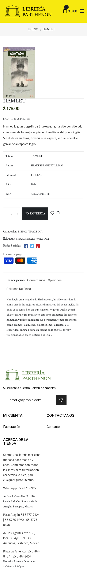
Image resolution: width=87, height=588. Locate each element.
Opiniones (55, 280)
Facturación (11, 427)
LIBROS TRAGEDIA (30, 232)
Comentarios (36, 280)
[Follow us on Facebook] (26, 246)
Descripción (16, 280)
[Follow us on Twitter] (32, 246)
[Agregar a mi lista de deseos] (52, 213)
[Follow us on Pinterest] (38, 246)
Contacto (53, 427)
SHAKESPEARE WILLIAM (32, 239)
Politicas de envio (19, 289)
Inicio (33, 29)
